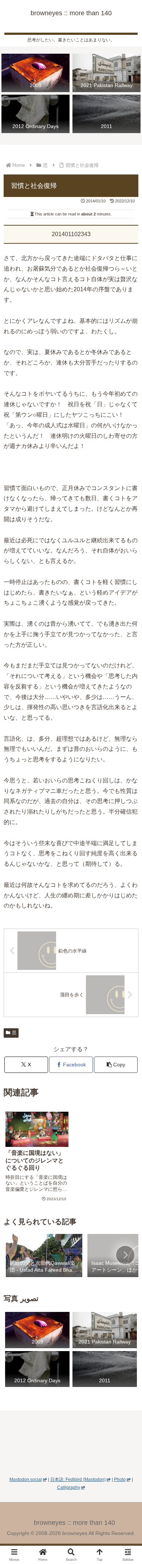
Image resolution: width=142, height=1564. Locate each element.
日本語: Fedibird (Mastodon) (78, 1479)
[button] (116, 1065)
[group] (44, 1256)
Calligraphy (68, 1487)
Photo (120, 1479)
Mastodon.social (25, 1479)
